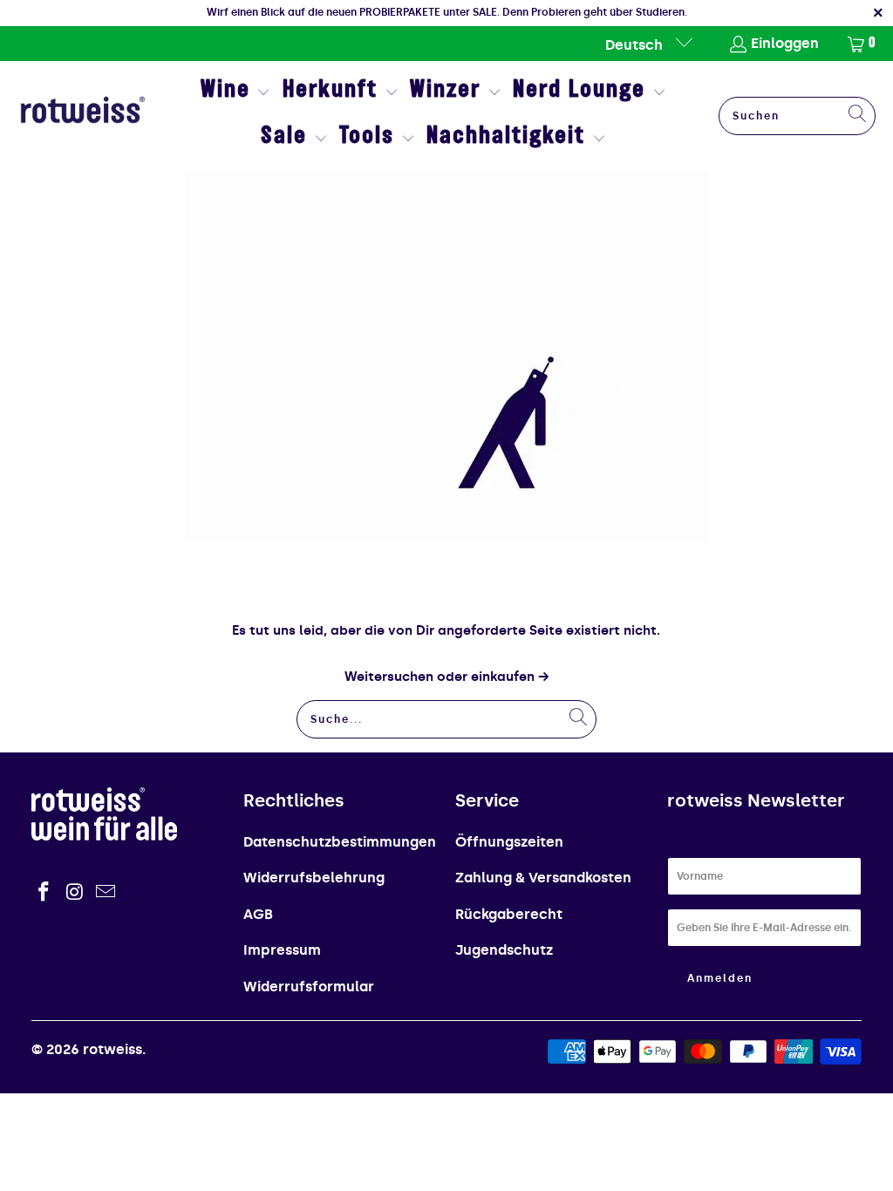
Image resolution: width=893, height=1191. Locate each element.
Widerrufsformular (308, 986)
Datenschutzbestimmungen (339, 842)
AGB (258, 914)
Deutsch (635, 45)
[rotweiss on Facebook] (44, 892)
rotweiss (112, 1049)
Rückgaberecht (508, 914)
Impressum (282, 950)
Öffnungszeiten (509, 842)
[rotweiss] (82, 116)
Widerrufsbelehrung (314, 877)
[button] (236, 93)
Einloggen (785, 43)
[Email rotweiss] (106, 892)
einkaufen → (510, 676)
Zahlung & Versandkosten (543, 877)
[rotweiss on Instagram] (75, 892)
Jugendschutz (504, 950)
